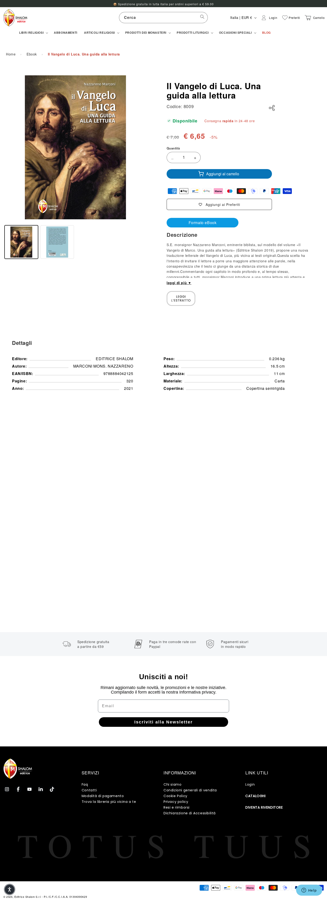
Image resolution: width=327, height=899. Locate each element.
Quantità (173, 148)
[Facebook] (18, 789)
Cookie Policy (175, 796)
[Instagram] (7, 789)
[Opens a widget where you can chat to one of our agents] (309, 891)
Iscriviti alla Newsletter (163, 722)
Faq (85, 784)
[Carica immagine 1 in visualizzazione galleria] (21, 242)
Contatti (89, 790)
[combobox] (163, 17)
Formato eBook (203, 222)
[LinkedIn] (40, 789)
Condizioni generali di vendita (190, 790)
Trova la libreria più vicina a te (109, 801)
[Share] (272, 108)
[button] (33, 33)
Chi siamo (172, 784)
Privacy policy (176, 801)
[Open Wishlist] (285, 17)
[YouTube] (29, 789)
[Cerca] (202, 17)
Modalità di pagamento (103, 796)
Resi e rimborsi (177, 807)
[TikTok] (52, 789)
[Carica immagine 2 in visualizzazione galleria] (57, 242)
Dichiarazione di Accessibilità (190, 813)
